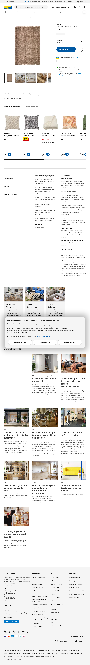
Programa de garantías (38, 608)
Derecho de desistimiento (39, 604)
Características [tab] (8, 179)
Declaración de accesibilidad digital (25, 656)
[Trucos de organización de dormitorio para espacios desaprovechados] (73, 363)
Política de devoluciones (76, 653)
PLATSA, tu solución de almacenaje (44, 380)
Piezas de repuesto (37, 614)
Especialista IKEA (74, 587)
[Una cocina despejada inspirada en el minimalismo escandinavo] (45, 470)
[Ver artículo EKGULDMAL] (12, 122)
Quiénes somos (55, 577)
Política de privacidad (74, 650)
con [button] (70, 58)
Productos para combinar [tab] (12, 106)
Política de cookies (29, 650)
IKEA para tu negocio (35, 1)
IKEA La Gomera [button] (10, 1)
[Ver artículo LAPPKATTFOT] (69, 122)
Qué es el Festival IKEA (57, 626)
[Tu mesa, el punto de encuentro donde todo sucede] (16, 516)
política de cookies (44, 336)
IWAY (52, 622)
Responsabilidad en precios (30, 653)
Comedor (6, 529)
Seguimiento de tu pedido (39, 581)
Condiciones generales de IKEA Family (45, 656)
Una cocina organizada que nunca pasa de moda (15, 488)
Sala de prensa (55, 612)
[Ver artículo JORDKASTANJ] (31, 122)
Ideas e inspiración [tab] (59, 12)
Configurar (44, 342)
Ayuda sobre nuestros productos (38, 592)
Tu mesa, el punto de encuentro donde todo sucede (15, 534)
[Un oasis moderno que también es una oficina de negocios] (45, 417)
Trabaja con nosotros (57, 581)
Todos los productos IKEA (58, 584)
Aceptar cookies (69, 342)
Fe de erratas (35, 623)
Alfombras (34, 17)
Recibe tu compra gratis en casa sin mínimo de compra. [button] (71, 70)
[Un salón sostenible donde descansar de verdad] (73, 470)
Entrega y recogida (74, 581)
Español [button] (82, 1)
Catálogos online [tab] (35, 12)
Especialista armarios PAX (76, 591)
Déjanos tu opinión (37, 626)
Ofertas (53, 594)
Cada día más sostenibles (58, 601)
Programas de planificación (77, 594)
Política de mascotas (9, 656)
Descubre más (8, 617)
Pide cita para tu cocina (47, 1)
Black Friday (54, 619)
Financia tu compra (74, 597)
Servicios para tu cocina (76, 584)
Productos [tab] (10, 12)
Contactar (69, 1)
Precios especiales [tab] (74, 12)
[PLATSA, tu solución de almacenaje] (45, 363)
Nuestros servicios (74, 577)
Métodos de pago (37, 584)
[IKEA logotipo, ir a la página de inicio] (8, 7)
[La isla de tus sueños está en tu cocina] (73, 417)
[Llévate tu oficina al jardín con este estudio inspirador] (16, 417)
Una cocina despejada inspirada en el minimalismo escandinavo (43, 489)
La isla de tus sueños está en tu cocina (71, 433)
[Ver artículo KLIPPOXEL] (50, 122)
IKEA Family (26, 1)
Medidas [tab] (6, 186)
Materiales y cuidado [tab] (10, 194)
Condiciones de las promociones (12, 653)
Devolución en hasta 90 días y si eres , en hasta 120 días (70, 74)
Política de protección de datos (59, 650)
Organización (49, 376)
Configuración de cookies (42, 650)
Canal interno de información (46, 653)
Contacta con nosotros (38, 577)
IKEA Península (55, 616)
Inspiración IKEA (55, 591)
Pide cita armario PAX (60, 1)
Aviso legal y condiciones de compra (13, 650)
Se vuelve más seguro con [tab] (31, 106)
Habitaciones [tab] (23, 12)
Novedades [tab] (47, 12)
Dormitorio (20, 17)
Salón (33, 376)
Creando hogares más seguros (57, 605)
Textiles (27, 17)
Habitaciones (12, 17)
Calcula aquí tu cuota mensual (67, 61)
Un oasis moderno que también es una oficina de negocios (44, 435)
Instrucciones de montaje (39, 611)
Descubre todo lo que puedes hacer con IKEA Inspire (17, 587)
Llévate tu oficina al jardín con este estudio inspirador (16, 435)
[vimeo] (18, 631)
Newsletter (54, 609)
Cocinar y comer (15, 529)
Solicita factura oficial (38, 587)
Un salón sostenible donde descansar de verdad (71, 488)
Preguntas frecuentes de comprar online (39, 600)
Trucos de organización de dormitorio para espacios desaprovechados (73, 382)
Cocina (62, 430)
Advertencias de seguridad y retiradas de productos (40, 619)
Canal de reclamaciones (62, 653)
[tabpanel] (60, 228)
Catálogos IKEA (55, 587)
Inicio (5, 17)
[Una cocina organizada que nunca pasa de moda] (16, 470)
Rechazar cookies (20, 342)
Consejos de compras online (40, 596)
